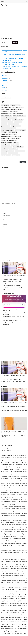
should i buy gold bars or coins (7, 150)
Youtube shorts (16, 155)
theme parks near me (13, 153)
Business (4, 75)
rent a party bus (15, 144)
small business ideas (20, 150)
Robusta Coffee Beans (18, 146)
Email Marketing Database (6, 121)
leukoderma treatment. (6, 136)
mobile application (17, 136)
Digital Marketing (6, 80)
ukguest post (5, 5)
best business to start (6, 107)
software (4, 82)
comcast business (13, 111)
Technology (4, 78)
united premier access (6, 155)
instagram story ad (13, 132)
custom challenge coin (18, 113)
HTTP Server (4, 132)
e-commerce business (6, 119)
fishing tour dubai (17, 121)
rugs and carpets (13, 148)
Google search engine (16, 126)
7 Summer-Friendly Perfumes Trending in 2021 (12, 285)
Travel (3, 85)
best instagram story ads (18, 107)
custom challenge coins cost (19, 115)
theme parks (4, 153)
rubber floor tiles (4, 148)
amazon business (5, 105)
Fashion (4, 90)
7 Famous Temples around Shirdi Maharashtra (12, 279)
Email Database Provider (18, 119)
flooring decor (4, 124)
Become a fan (25, 5)
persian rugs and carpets (6, 142)
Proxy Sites (16, 142)
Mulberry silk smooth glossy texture (8, 140)
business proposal (5, 109)
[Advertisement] (14, 22)
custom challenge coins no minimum (9, 117)
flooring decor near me (13, 124)
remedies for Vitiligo (5, 144)
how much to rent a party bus (7, 130)
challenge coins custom (16, 109)
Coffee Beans (4, 111)
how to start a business (20, 130)
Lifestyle (4, 87)
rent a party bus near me (6, 146)
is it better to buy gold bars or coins (8, 134)
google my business (5, 126)
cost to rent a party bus (6, 113)
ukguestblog (23, 633)
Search (3, 159)
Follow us (21, 5)
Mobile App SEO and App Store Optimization (10, 138)
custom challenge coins (6, 115)
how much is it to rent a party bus (8, 128)
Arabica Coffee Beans (15, 105)
